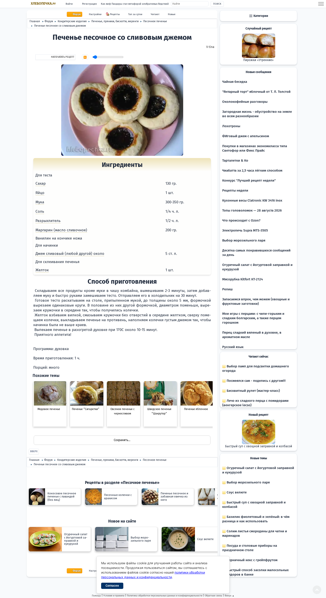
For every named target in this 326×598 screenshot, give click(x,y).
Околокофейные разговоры (244, 102)
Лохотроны (231, 126)
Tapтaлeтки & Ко (235, 160)
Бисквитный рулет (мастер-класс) (253, 391)
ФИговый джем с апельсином (245, 136)
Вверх (33, 451)
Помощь (96, 595)
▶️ (85, 57)
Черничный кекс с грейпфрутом (251, 560)
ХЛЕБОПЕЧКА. (43, 4)
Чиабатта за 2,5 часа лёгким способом (252, 170)
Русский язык (233, 347)
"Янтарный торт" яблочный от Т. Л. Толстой (256, 92)
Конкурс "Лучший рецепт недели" (249, 180)
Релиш (227, 289)
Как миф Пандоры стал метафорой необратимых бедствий (135, 3)
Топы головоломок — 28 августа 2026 (252, 210)
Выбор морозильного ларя (243, 240)
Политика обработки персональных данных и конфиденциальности (164, 595)
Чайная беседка (234, 82)
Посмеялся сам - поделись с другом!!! (256, 381)
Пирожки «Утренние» (258, 60)
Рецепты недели (235, 190)
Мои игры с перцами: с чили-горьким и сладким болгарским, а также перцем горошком (253, 318)
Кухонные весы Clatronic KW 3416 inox (252, 200)
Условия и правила (113, 595)
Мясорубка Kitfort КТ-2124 (242, 279)
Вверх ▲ (229, 595)
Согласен (112, 586)
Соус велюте (236, 492)
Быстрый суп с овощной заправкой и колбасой (258, 446)
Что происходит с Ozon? (241, 220)
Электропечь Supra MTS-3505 (245, 230)
